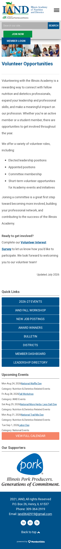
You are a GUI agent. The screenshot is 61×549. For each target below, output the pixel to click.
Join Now (18, 34)
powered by (22, 541)
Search (53, 25)
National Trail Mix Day (32, 414)
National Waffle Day (31, 383)
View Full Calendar (30, 436)
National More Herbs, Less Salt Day (38, 404)
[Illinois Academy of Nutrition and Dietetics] (24, 17)
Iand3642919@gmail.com (35, 514)
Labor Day (24, 425)
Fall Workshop (26, 394)
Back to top (29, 532)
